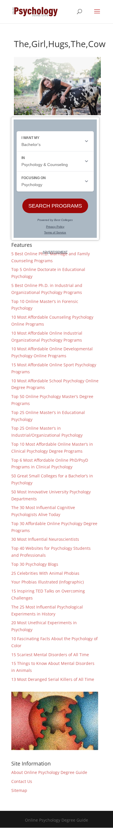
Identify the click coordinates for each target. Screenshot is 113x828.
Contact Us (21, 781)
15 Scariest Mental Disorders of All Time (50, 654)
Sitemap (19, 790)
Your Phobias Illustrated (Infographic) (47, 582)
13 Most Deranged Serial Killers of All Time (52, 679)
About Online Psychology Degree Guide (49, 772)
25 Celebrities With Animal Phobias (45, 573)
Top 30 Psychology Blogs (34, 564)
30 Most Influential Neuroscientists (45, 539)
